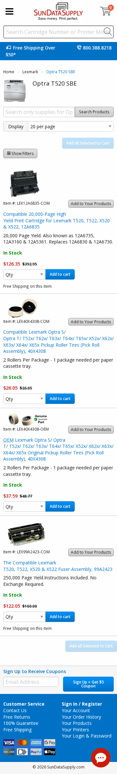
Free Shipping (17, 729)
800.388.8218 (97, 48)
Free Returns (16, 717)
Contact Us (15, 710)
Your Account (76, 710)
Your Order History (81, 717)
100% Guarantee (20, 723)
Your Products (77, 723)
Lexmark (30, 72)
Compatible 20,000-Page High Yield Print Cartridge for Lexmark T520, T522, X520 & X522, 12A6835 (56, 220)
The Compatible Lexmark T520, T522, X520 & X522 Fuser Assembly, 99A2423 (57, 566)
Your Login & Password (86, 736)
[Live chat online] (100, 757)
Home (8, 72)
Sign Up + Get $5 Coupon (88, 684)
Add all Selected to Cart (88, 143)
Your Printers (75, 729)
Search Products (94, 112)
